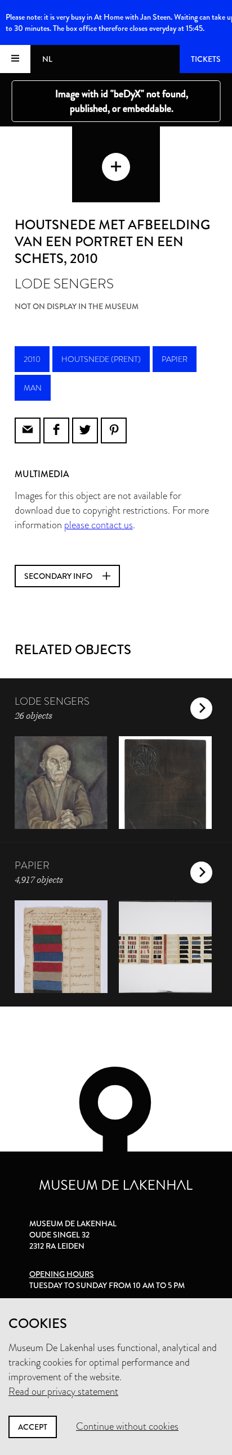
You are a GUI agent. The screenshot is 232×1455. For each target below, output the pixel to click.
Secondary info (59, 576)
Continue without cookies (127, 1426)
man (33, 387)
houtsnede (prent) (101, 359)
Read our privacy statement (63, 1391)
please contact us (98, 525)
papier (175, 359)
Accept (32, 1427)
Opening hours (61, 1274)
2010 (32, 359)
